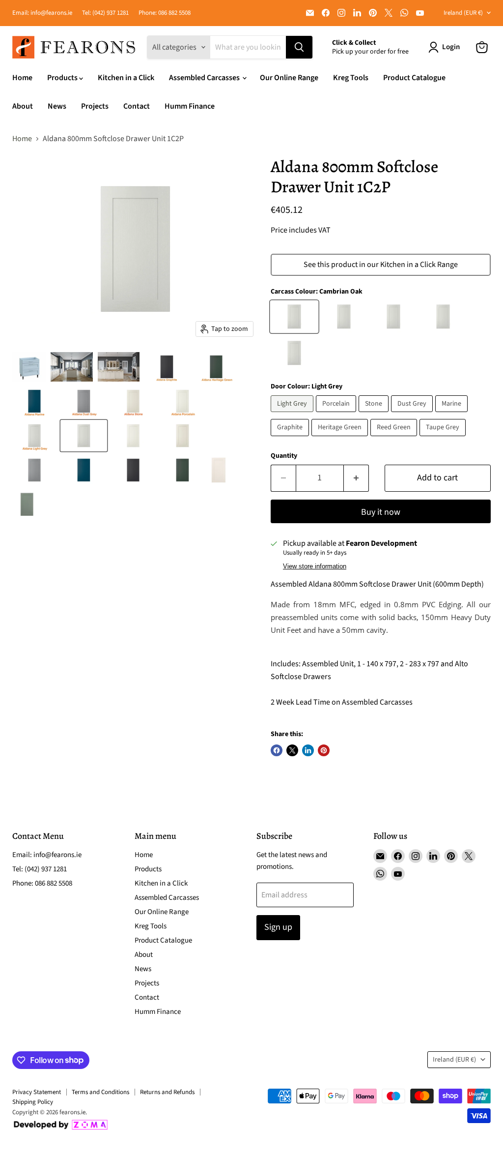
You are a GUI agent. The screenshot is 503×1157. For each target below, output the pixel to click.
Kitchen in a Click (126, 77)
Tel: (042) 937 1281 (105, 13)
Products (63, 77)
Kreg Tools (350, 77)
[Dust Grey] (413, 414)
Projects (95, 106)
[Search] (299, 47)
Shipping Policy (32, 1102)
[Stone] (375, 414)
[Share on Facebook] (276, 750)
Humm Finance (190, 106)
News (57, 106)
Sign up (278, 927)
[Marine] (452, 414)
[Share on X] (292, 750)
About (22, 106)
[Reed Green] (394, 438)
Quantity (284, 456)
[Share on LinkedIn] (308, 750)
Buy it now (380, 512)
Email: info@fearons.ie (42, 13)
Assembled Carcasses (205, 77)
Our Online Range (289, 77)
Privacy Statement (36, 1092)
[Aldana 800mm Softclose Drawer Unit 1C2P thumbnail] (29, 367)
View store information (314, 566)
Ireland (463, 12)
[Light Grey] (293, 414)
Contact (136, 106)
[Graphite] (291, 438)
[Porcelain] (337, 414)
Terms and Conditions (100, 1092)
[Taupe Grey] (443, 438)
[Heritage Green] (340, 438)
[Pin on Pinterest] (324, 750)
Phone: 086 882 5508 (165, 13)
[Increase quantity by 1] (356, 478)
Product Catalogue (414, 77)
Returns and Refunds (167, 1092)
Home (22, 77)
